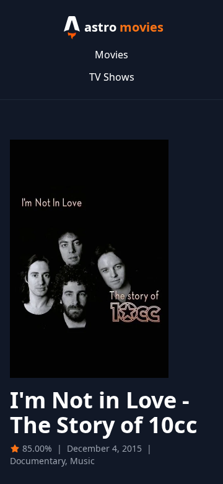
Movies (111, 54)
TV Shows (111, 77)
